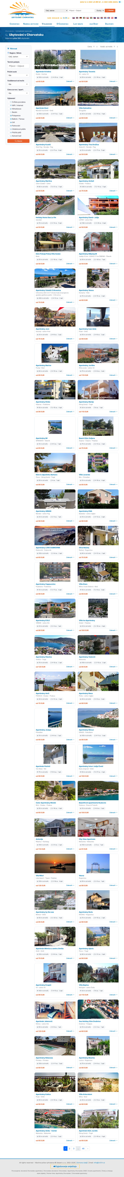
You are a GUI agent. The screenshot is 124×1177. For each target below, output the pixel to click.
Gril (13, 122)
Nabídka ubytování (30, 24)
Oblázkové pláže (19, 129)
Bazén (14, 112)
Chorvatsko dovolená (51, 1171)
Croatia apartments (94, 1171)
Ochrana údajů (82, 1163)
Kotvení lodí (16, 136)
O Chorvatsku (62, 24)
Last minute (78, 24)
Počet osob (12, 72)
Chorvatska (62, 1171)
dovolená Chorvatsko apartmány (32, 1171)
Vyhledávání (47, 24)
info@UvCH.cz (99, 1163)
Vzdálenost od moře (15, 81)
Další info (109, 24)
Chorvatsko (14, 24)
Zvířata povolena (18, 102)
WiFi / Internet (17, 105)
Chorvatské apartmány (79, 1173)
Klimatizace (16, 109)
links (53, 1173)
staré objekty (41, 1173)
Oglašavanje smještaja (66, 1166)
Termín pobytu (13, 62)
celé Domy (93, 24)
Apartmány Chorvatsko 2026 (77, 1171)
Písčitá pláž (16, 132)
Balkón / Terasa (18, 119)
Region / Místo (15, 53)
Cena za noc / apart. (15, 90)
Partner (49, 1173)
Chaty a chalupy (107, 1171)
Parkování (16, 126)
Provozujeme (16, 1171)
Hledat (111, 10)
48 (83, 1148)
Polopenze (16, 115)
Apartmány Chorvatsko (63, 1173)
